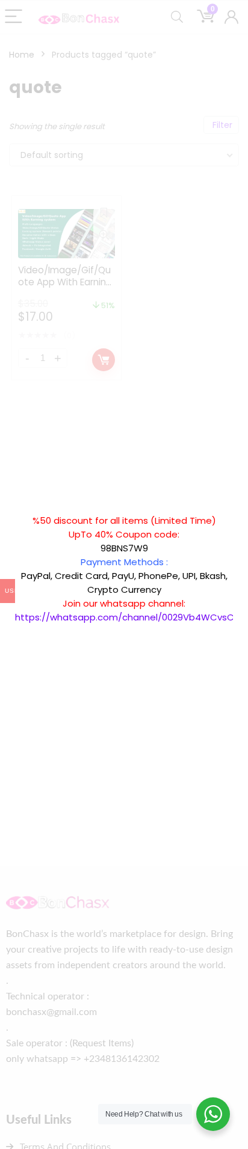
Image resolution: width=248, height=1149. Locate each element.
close (239, 508)
